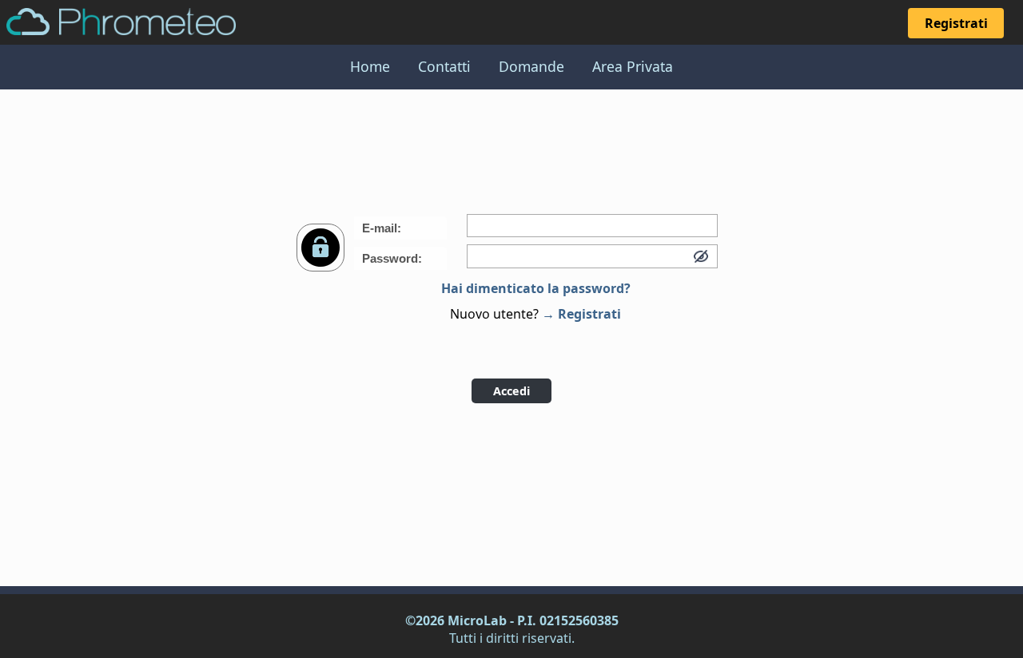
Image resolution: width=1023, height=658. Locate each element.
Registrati (956, 23)
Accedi (511, 390)
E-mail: (381, 228)
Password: (392, 258)
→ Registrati (581, 314)
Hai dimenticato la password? (536, 288)
